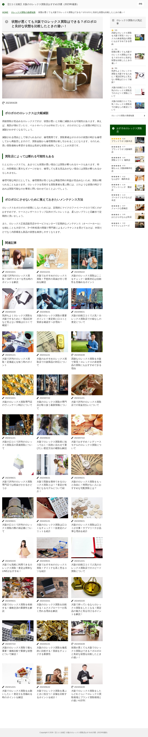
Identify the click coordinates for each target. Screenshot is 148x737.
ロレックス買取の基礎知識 (23, 12)
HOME (5, 12)
